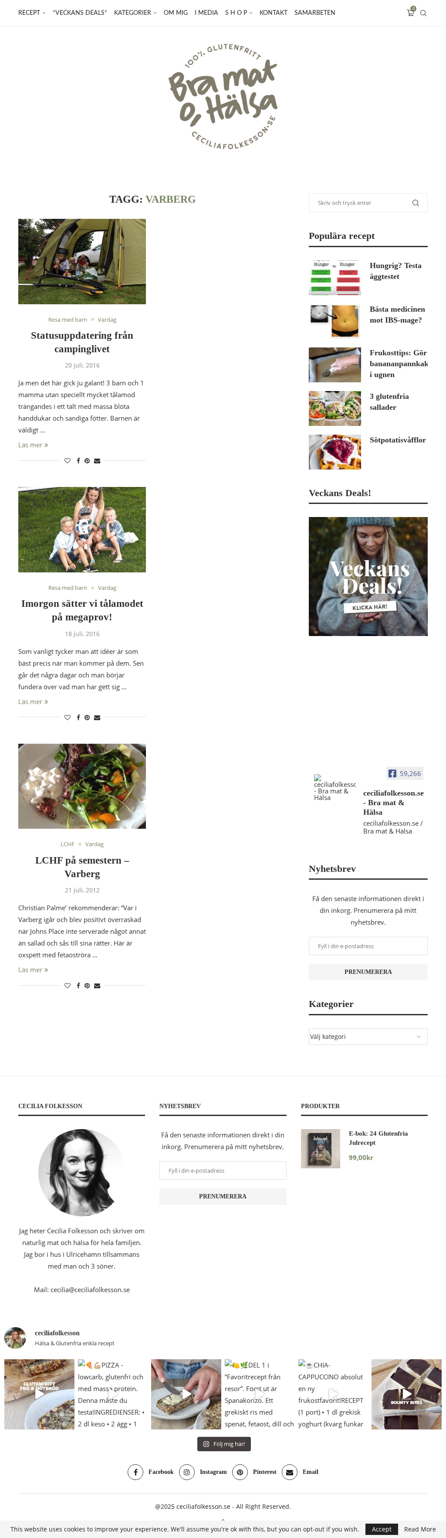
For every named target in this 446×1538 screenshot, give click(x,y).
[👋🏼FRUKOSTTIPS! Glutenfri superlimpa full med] (186, 1394)
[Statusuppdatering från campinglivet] (82, 261)
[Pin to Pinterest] (87, 460)
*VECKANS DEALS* (80, 13)
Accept (382, 1529)
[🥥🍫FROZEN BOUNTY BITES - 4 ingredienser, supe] (407, 1394)
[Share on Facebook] (78, 460)
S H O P (236, 13)
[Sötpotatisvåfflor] (335, 452)
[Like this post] (67, 460)
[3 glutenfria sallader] (335, 408)
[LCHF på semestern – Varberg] (82, 786)
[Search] (423, 13)
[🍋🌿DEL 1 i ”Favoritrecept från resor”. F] (260, 1394)
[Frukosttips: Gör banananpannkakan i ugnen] (335, 364)
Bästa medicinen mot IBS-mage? (397, 314)
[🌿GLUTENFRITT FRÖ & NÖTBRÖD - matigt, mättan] (39, 1394)
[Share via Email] (97, 460)
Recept (29, 13)
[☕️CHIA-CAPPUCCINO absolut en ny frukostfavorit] (333, 1394)
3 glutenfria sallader (389, 402)
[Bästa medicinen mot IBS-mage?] (335, 321)
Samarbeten (314, 13)
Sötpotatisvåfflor (398, 440)
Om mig (176, 13)
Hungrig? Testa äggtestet (396, 271)
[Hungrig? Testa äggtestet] (335, 277)
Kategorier (132, 13)
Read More (420, 1529)
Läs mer (30, 444)
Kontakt (273, 13)
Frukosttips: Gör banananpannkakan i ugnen (399, 363)
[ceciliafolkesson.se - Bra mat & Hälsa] (335, 787)
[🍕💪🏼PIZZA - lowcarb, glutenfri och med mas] (113, 1394)
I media (206, 13)
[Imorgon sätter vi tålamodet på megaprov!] (82, 529)
